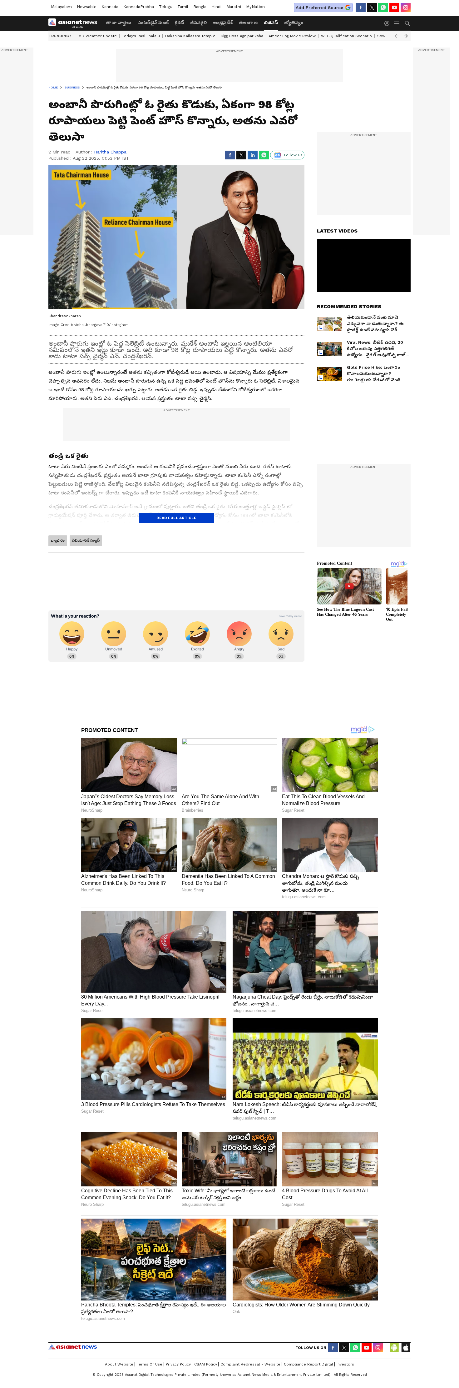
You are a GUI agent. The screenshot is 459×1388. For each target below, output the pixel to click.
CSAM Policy (205, 1364)
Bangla (199, 6)
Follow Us (293, 155)
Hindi (216, 6)
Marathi (233, 6)
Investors (345, 1364)
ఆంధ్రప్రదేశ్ (223, 22)
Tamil (182, 6)
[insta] (406, 7)
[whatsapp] (383, 7)
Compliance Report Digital (308, 1364)
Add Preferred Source (319, 7)
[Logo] (74, 23)
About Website (119, 1364)
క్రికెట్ (179, 22)
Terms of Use (149, 1364)
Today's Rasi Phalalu (141, 36)
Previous (396, 36)
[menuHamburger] (397, 23)
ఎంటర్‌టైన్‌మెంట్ (153, 22)
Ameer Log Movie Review (292, 36)
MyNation (255, 6)
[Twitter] (372, 7)
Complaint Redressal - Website (250, 1364)
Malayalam (61, 6)
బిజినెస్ (271, 22)
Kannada (109, 6)
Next (406, 36)
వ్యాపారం (58, 540)
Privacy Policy (178, 1364)
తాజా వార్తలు (118, 22)
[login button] (388, 23)
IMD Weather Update (97, 36)
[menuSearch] (407, 23)
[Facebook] (361, 7)
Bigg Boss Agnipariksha (242, 36)
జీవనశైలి (198, 22)
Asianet (72, 1346)
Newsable (86, 6)
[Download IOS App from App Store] (406, 1347)
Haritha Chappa (110, 151)
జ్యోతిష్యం (293, 22)
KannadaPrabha (138, 6)
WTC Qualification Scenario (346, 36)
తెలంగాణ (248, 22)
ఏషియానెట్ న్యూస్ (86, 540)
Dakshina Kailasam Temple (190, 36)
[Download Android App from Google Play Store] (394, 1347)
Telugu (165, 6)
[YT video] (394, 7)
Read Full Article (176, 518)
